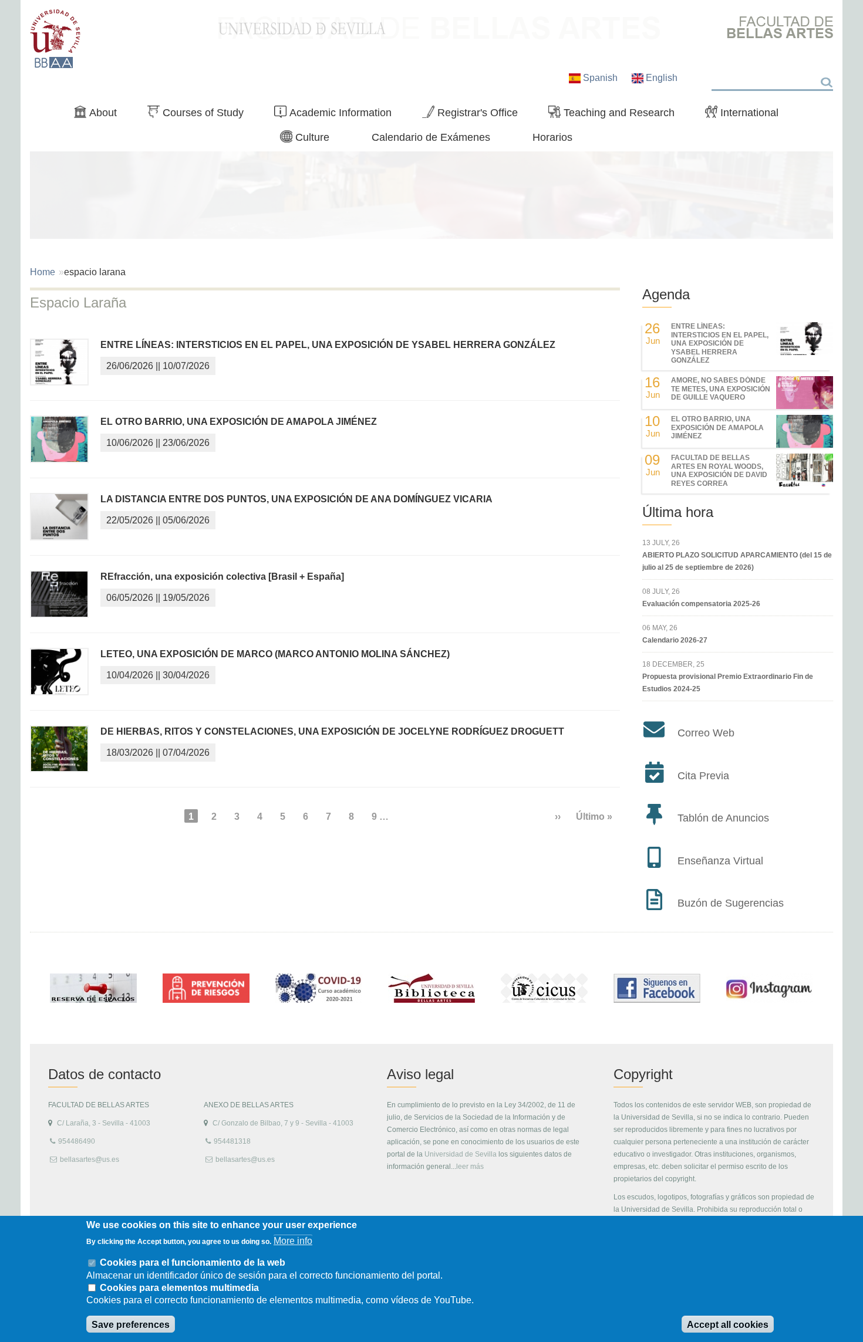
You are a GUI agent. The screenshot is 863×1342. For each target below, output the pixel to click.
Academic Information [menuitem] (338, 115)
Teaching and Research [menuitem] (616, 115)
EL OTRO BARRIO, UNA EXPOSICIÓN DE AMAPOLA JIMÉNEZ (238, 422)
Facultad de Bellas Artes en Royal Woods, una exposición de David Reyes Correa (719, 470)
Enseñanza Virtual (720, 861)
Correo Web (705, 733)
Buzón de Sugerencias (730, 903)
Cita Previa (703, 776)
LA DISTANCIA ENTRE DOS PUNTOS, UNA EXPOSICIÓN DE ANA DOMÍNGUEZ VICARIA (296, 499)
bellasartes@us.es (89, 1159)
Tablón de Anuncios (723, 818)
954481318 (232, 1141)
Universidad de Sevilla (460, 1154)
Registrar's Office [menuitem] (475, 115)
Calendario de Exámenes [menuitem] (431, 137)
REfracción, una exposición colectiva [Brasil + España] (222, 577)
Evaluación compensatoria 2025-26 (701, 604)
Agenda (666, 294)
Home (42, 272)
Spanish (600, 78)
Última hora (677, 512)
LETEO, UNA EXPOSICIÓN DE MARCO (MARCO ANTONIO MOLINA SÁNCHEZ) (275, 654)
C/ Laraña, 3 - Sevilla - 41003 (103, 1123)
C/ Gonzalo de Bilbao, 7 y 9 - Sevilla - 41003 (283, 1123)
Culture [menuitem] (309, 139)
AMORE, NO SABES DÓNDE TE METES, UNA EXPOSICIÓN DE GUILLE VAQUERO (720, 388)
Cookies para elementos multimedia (179, 1288)
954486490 (76, 1141)
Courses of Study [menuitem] (200, 115)
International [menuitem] (746, 115)
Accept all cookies (727, 1325)
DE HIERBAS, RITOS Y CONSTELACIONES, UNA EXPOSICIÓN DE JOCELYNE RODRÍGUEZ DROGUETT (332, 731)
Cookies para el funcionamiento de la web (192, 1262)
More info (293, 1241)
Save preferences (131, 1325)
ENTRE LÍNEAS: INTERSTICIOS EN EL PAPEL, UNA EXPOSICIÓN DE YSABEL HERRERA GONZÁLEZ (327, 345)
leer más (470, 1166)
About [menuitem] (100, 115)
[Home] (55, 39)
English (660, 78)
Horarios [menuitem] (552, 137)
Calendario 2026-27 (674, 640)
